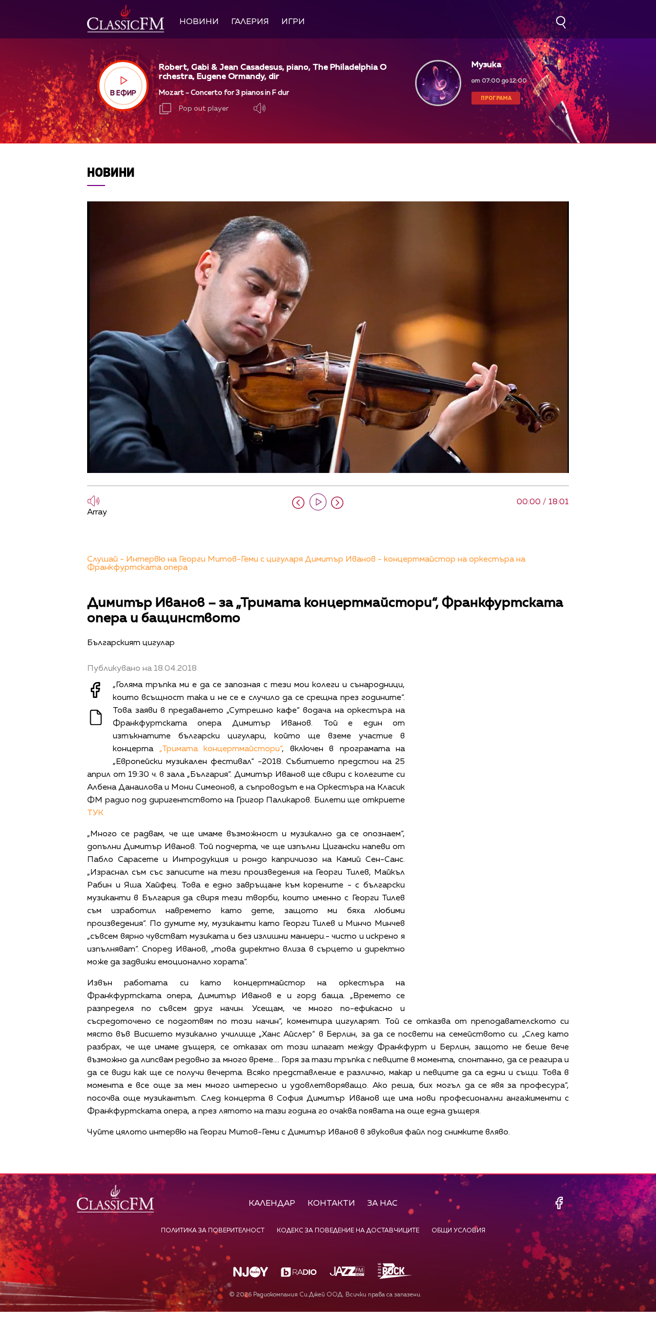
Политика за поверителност (212, 1231)
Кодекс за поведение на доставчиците (348, 1231)
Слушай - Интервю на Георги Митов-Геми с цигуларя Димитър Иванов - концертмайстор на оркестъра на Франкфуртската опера (306, 563)
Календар (272, 1204)
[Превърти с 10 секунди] (298, 503)
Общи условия (458, 1231)
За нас (382, 1204)
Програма (496, 97)
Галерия (250, 22)
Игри (293, 22)
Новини (199, 22)
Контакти (331, 1204)
